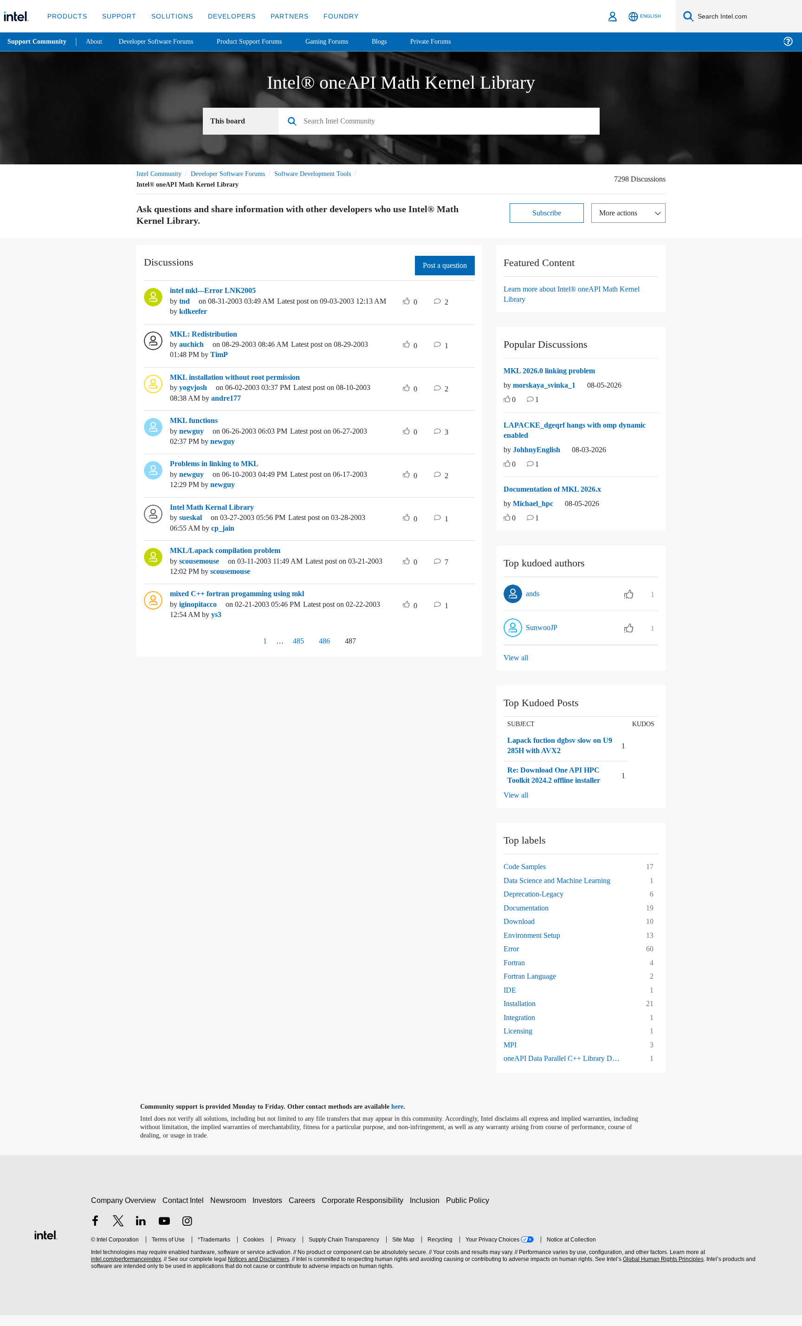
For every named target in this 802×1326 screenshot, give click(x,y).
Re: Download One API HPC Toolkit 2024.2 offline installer (554, 780)
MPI (510, 1055)
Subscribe (547, 213)
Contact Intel (184, 1210)
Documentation (529, 918)
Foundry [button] (330, 16)
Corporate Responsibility (364, 1210)
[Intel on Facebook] (95, 1232)
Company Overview (123, 1210)
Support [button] (116, 16)
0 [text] (514, 400)
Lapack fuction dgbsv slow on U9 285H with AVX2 (554, 745)
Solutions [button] (168, 16)
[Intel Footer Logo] (46, 1244)
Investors (269, 1210)
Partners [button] (280, 16)
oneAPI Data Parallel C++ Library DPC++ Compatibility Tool (566, 1069)
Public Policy (469, 1210)
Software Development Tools (329, 174)
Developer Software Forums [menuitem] (163, 41)
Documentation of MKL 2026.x (557, 489)
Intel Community (160, 174)
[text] (507, 400)
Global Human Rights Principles (662, 1270)
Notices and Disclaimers (257, 1270)
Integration (522, 1027)
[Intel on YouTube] (164, 1232)
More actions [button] (620, 213)
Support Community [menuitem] (37, 42)
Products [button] (66, 16)
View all (516, 657)
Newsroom (230, 1210)
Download (520, 932)
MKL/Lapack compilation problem (230, 551)
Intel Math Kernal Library (214, 507)
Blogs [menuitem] (397, 41)
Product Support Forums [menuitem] (262, 41)
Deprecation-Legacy (537, 904)
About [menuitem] (96, 41)
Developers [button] (224, 16)
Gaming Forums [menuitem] (344, 41)
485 (295, 641)
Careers (304, 1210)
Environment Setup (536, 945)
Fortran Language (533, 987)
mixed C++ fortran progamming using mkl (243, 594)
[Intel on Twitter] (118, 1232)
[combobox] (442, 121)
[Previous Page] (244, 642)
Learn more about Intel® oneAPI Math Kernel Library (577, 294)
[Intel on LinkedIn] (141, 1232)
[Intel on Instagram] (187, 1232)
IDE (509, 1000)
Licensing (519, 1041)
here (405, 1117)
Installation (522, 1014)
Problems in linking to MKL (217, 464)
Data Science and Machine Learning (563, 890)
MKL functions (195, 421)
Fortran (516, 973)
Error (512, 959)
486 (324, 641)
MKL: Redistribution (205, 334)
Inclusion (426, 1210)
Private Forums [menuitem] (451, 41)
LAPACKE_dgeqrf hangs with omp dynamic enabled (578, 430)
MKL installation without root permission (243, 377)
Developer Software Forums (236, 174)
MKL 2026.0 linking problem (554, 371)
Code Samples (528, 877)
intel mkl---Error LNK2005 (216, 291)
